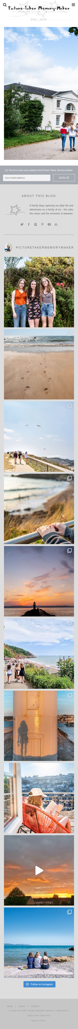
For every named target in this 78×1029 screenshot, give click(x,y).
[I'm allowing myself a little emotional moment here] (39, 292)
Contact (35, 1006)
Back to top (38, 1021)
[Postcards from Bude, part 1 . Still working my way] (39, 436)
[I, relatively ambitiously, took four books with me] (39, 798)
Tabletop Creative (39, 1016)
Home (9, 1006)
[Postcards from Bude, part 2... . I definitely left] (39, 364)
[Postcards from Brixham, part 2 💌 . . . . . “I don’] (39, 653)
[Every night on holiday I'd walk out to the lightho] (39, 726)
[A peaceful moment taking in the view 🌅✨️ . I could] (39, 509)
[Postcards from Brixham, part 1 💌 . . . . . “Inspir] (39, 942)
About (21, 1006)
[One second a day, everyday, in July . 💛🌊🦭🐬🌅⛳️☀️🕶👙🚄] (39, 870)
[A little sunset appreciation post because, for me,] (39, 581)
